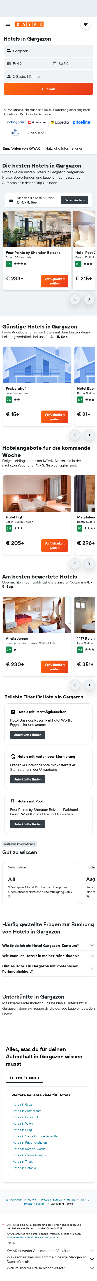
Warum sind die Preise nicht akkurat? (36, 1268)
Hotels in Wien (22, 1123)
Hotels (32, 1199)
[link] (27, 735)
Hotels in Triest (22, 1161)
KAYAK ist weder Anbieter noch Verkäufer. (39, 1250)
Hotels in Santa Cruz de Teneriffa (35, 1136)
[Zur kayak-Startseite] (29, 24)
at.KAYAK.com (14, 1199)
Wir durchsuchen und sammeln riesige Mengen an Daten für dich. (47, 1259)
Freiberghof (16, 388)
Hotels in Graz (22, 1104)
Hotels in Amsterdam (27, 1111)
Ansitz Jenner (17, 638)
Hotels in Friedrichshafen (29, 1142)
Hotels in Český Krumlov (29, 1155)
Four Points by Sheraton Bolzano (33, 252)
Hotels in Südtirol (34, 1203)
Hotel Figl (14, 517)
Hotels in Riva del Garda (28, 1149)
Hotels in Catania (24, 1168)
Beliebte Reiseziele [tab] (24, 1078)
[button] (8, 24)
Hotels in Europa (51, 1199)
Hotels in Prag (22, 1130)
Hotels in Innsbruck (25, 1117)
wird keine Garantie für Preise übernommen (33, 1237)
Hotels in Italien (76, 1199)
